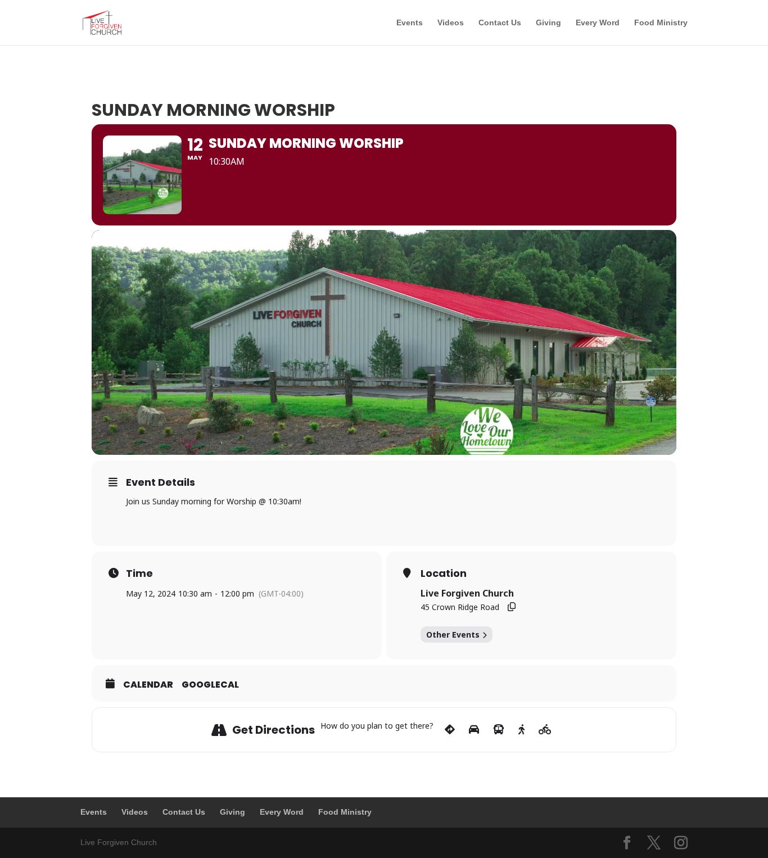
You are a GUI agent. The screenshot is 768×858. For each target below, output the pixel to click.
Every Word (598, 23)
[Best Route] (449, 729)
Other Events (453, 634)
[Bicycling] (545, 729)
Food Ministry (661, 23)
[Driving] (474, 729)
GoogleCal (210, 684)
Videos (450, 23)
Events (409, 23)
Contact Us (499, 23)
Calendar (148, 684)
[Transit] (498, 729)
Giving (548, 23)
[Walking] (521, 729)
